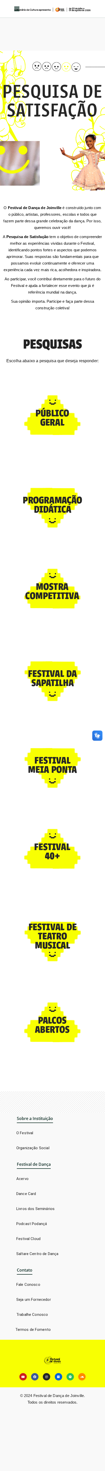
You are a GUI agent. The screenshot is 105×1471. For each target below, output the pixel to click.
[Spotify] (70, 1376)
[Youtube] (23, 1376)
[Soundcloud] (82, 1376)
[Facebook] (34, 1376)
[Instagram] (46, 1376)
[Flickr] (58, 1376)
